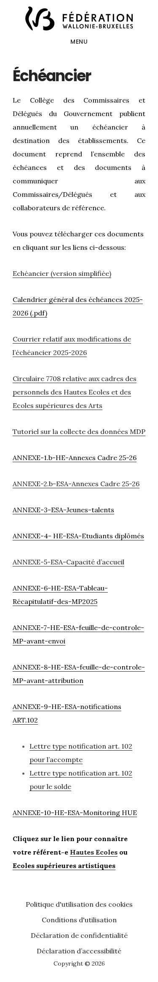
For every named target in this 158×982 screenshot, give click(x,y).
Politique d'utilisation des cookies (79, 904)
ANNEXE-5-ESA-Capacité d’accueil (68, 562)
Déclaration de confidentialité (79, 935)
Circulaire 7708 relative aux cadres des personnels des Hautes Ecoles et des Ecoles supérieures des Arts (75, 392)
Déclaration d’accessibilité (79, 951)
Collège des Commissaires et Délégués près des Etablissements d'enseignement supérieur (79, 18)
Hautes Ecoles (94, 852)
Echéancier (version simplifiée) (62, 273)
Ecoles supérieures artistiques (64, 865)
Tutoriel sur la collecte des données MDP (79, 431)
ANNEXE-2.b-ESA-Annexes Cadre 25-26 (76, 483)
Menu (79, 41)
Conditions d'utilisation (79, 920)
